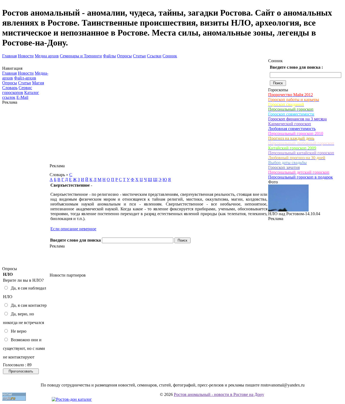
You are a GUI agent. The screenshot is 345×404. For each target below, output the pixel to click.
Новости (26, 56)
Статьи (139, 56)
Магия (38, 83)
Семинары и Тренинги (81, 56)
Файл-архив (25, 78)
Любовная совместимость (292, 128)
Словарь (10, 87)
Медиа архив (47, 56)
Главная (9, 56)
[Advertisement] (25, 185)
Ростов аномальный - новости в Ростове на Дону (219, 394)
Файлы (109, 56)
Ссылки (154, 56)
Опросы (124, 56)
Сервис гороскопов (17, 90)
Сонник (170, 56)
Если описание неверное (73, 229)
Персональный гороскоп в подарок (300, 177)
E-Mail (22, 97)
